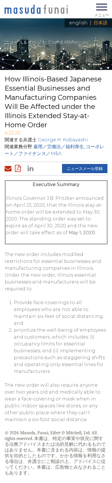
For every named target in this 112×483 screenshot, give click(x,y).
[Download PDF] (19, 168)
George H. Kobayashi (63, 139)
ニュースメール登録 (85, 168)
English (78, 23)
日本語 (100, 23)
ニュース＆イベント (25, 42)
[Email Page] (9, 168)
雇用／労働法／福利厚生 (58, 146)
